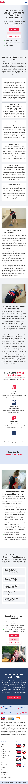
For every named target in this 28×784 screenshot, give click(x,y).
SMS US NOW (14, 29)
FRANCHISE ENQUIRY (14, 36)
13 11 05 (23, 379)
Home (5, 8)
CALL (14, 639)
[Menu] (26, 2)
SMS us (9, 381)
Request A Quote (14, 33)
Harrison (10, 8)
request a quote (16, 381)
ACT (7, 8)
